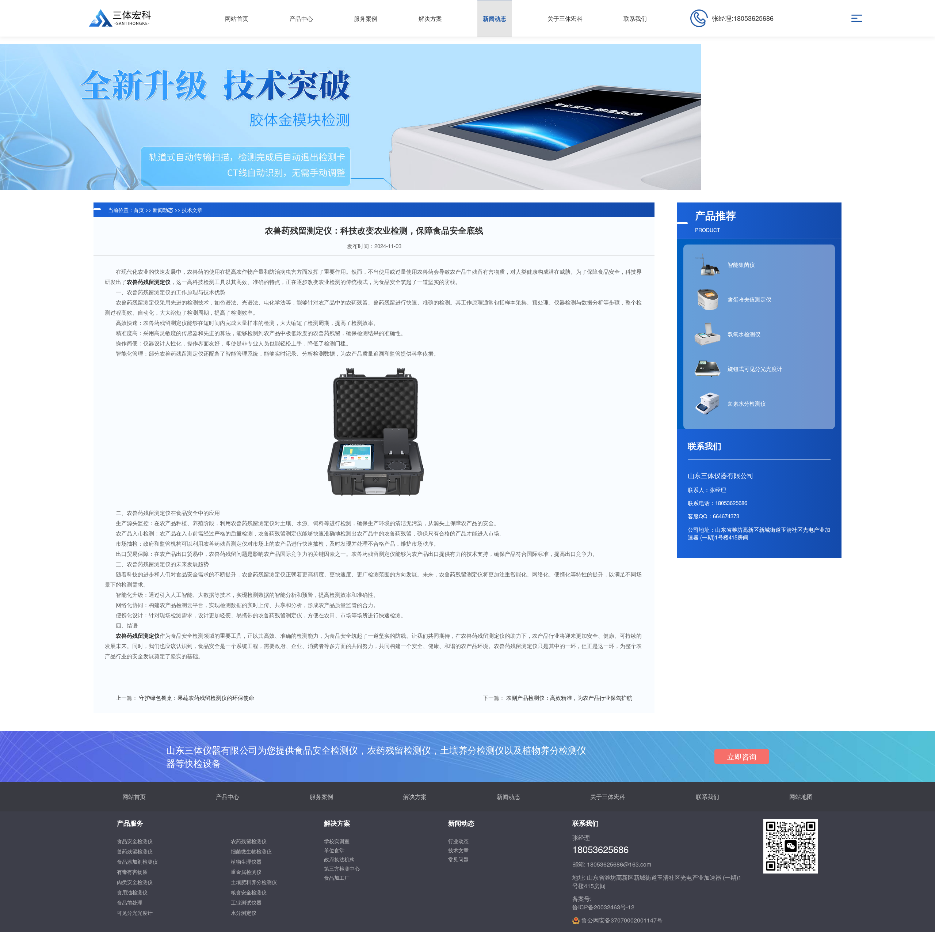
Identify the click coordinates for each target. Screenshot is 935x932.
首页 (139, 209)
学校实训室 (337, 841)
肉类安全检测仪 (135, 882)
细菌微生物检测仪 (251, 851)
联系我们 (707, 796)
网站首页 (134, 796)
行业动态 (458, 841)
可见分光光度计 (135, 912)
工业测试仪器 (246, 902)
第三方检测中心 (342, 868)
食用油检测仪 (132, 892)
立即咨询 (741, 756)
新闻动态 (163, 209)
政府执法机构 (339, 859)
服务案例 (321, 796)
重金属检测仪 (246, 871)
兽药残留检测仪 (135, 851)
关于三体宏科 (607, 796)
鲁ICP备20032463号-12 (603, 907)
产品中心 (227, 796)
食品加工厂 (337, 877)
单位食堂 (334, 850)
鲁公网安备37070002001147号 (622, 920)
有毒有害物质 (132, 871)
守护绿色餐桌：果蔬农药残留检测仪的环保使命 (196, 697)
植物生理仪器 (246, 861)
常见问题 (458, 859)
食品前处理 (129, 902)
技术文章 (192, 209)
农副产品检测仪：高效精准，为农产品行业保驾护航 (569, 697)
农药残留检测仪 (249, 841)
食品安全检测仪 (135, 841)
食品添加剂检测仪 (137, 861)
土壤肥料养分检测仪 (254, 882)
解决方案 (415, 796)
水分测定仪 (243, 912)
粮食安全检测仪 (249, 892)
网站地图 (801, 796)
